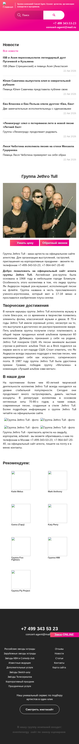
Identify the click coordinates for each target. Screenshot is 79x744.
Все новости (10, 50)
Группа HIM (54, 557)
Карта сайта (59, 667)
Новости (59, 653)
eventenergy (21, 731)
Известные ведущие (20, 663)
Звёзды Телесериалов (20, 677)
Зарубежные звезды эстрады (20, 653)
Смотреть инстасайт (39, 709)
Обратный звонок (54, 242)
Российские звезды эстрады (19, 649)
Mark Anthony (55, 491)
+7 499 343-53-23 (64, 23)
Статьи (59, 658)
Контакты (59, 663)
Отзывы (59, 649)
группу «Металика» (57, 364)
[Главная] (8, 5)
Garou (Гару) (18, 524)
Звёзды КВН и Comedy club (20, 658)
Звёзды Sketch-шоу (19, 672)
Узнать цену (25, 242)
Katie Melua (17, 491)
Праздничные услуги (19, 686)
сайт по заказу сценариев (48, 731)
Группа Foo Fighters (17, 558)
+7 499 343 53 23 (39, 628)
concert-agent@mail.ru (61, 27)
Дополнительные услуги (20, 667)
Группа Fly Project (20, 591)
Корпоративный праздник (20, 681)
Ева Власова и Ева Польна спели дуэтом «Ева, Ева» (38, 103)
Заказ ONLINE (64, 634)
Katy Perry (53, 524)
